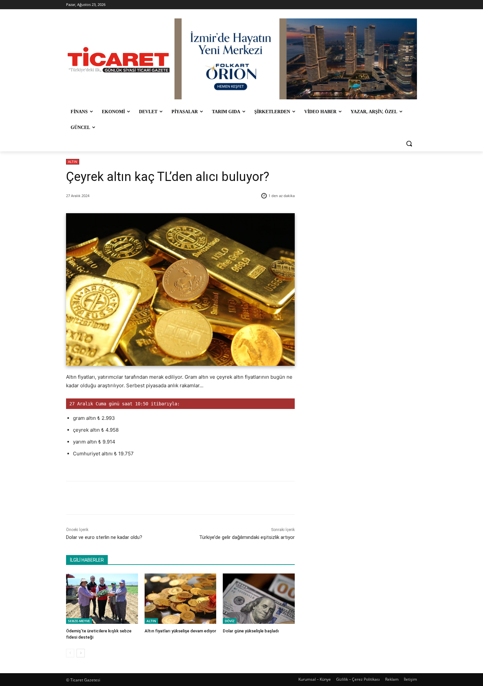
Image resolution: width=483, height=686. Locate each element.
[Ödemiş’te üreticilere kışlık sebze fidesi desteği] (102, 598)
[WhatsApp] (157, 497)
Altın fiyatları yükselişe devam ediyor (180, 630)
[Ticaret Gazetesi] (118, 59)
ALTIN (72, 161)
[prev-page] (70, 653)
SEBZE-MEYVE (79, 621)
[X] (127, 497)
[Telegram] (172, 497)
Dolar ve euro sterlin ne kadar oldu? (104, 537)
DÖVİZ (230, 621)
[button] (409, 143)
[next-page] (81, 653)
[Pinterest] (142, 497)
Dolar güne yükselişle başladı (251, 630)
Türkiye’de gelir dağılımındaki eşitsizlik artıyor (247, 537)
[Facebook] (112, 497)
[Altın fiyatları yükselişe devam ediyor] (181, 598)
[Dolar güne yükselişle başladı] (259, 598)
